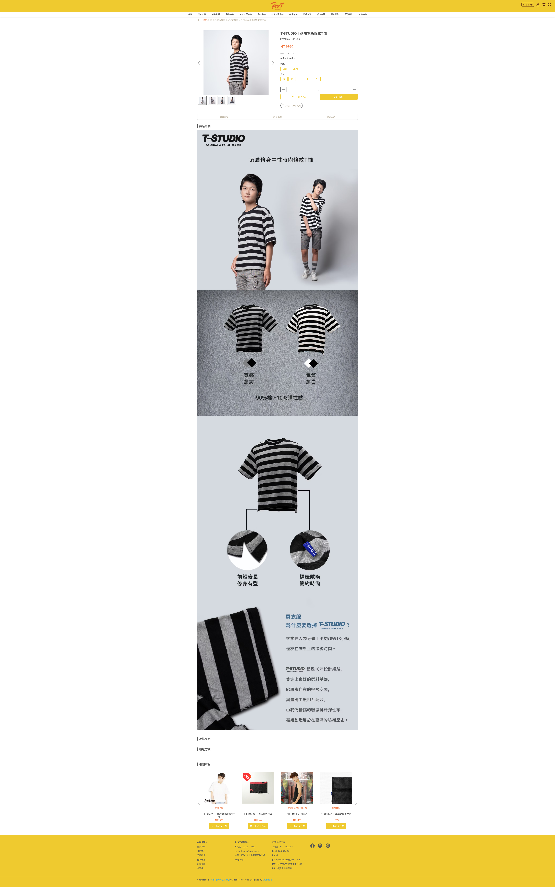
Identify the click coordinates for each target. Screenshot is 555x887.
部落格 (200, 868)
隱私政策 (201, 859)
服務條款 (201, 863)
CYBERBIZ (267, 879)
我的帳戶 (201, 850)
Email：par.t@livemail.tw (247, 850)
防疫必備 (202, 14)
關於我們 (349, 14)
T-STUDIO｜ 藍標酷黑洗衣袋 (336, 814)
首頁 (190, 14)
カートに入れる (299, 96)
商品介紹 (224, 116)
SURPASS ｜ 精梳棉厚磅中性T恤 (219, 815)
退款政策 (201, 855)
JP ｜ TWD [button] (528, 4)
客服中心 (363, 14)
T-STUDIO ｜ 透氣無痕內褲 (258, 813)
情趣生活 (307, 14)
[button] (273, 63)
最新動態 (335, 14)
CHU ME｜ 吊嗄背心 (297, 814)
